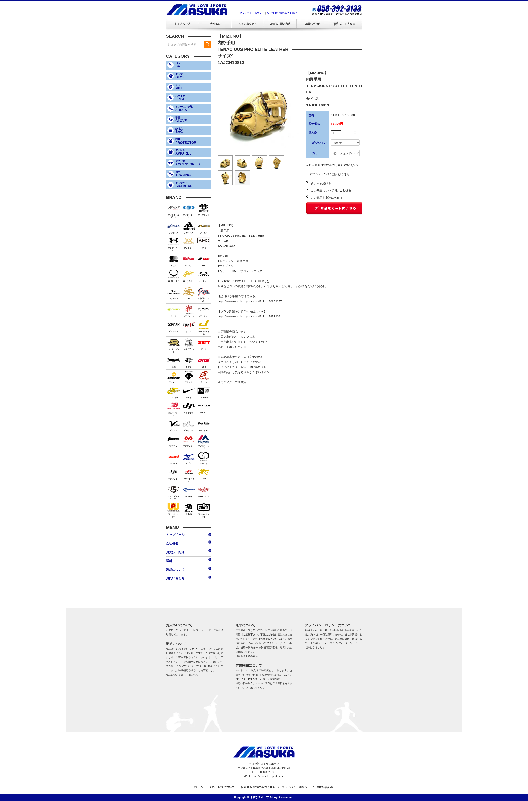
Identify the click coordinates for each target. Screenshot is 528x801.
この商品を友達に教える (327, 197)
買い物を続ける (321, 183)
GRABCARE (185, 185)
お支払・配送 (280, 23)
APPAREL (183, 152)
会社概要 (215, 23)
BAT (179, 65)
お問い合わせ (313, 23)
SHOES (184, 108)
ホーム (198, 787)
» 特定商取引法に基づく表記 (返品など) (332, 165)
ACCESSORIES (187, 163)
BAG (179, 130)
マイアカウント (247, 23)
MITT (179, 87)
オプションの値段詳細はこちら (329, 174)
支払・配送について (222, 787)
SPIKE (180, 97)
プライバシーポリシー (251, 13)
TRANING (183, 174)
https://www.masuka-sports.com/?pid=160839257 (250, 301)
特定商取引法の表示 (247, 656)
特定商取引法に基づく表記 (282, 13)
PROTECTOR (185, 141)
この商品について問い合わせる (331, 190)
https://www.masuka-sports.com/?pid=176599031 (250, 316)
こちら (194, 674)
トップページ (182, 23)
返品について (175, 569)
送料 (169, 561)
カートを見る (345, 23)
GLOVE (181, 76)
